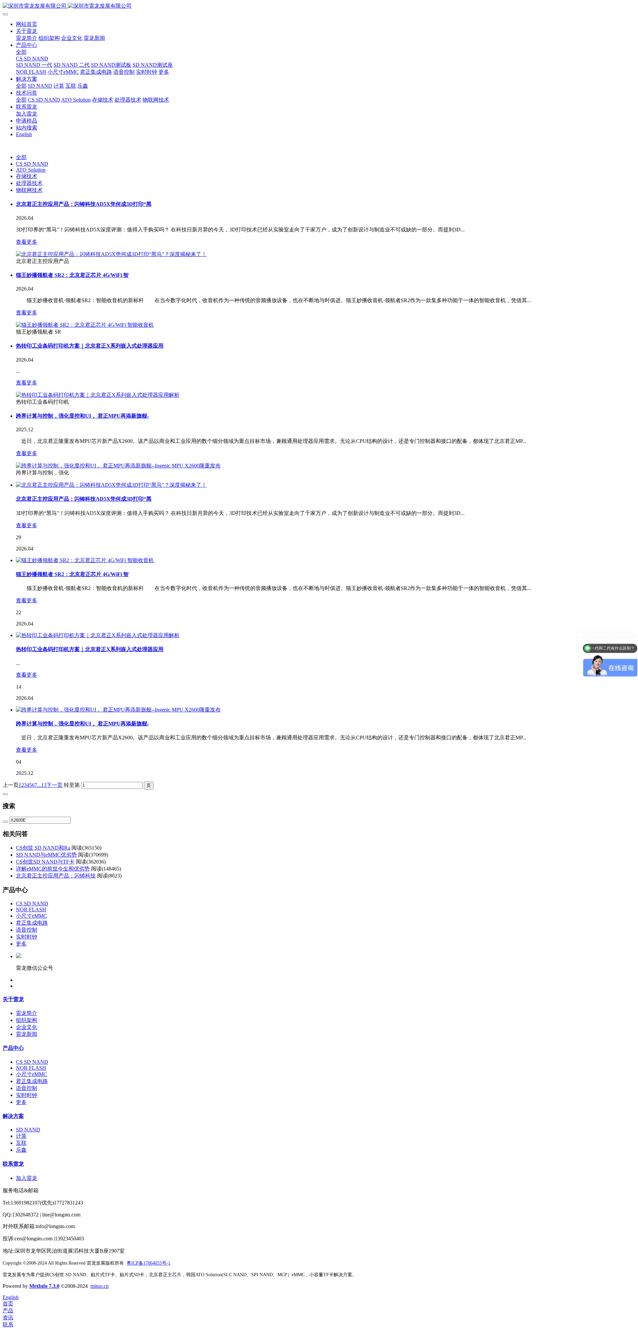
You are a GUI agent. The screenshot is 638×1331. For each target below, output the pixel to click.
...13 (42, 785)
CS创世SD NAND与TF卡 (45, 862)
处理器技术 (29, 183)
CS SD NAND (32, 164)
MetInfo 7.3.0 (44, 1286)
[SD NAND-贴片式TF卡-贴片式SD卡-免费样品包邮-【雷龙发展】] (319, 6)
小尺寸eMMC (31, 916)
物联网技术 (29, 190)
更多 (21, 944)
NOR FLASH (31, 909)
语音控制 (26, 930)
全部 (21, 52)
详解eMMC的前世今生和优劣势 (53, 869)
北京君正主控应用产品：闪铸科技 (56, 875)
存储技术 (26, 176)
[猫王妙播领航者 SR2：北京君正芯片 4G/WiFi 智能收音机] (85, 325)
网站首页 (26, 24)
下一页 (54, 785)
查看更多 (26, 242)
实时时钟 (26, 937)
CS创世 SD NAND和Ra (43, 848)
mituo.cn (99, 1286)
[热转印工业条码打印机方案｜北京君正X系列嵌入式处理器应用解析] (97, 395)
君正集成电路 (32, 923)
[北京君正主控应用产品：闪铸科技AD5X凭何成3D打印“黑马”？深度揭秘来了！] (111, 254)
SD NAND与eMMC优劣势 (46, 855)
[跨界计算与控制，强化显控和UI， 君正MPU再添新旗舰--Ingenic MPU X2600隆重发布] (118, 465)
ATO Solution (31, 170)
